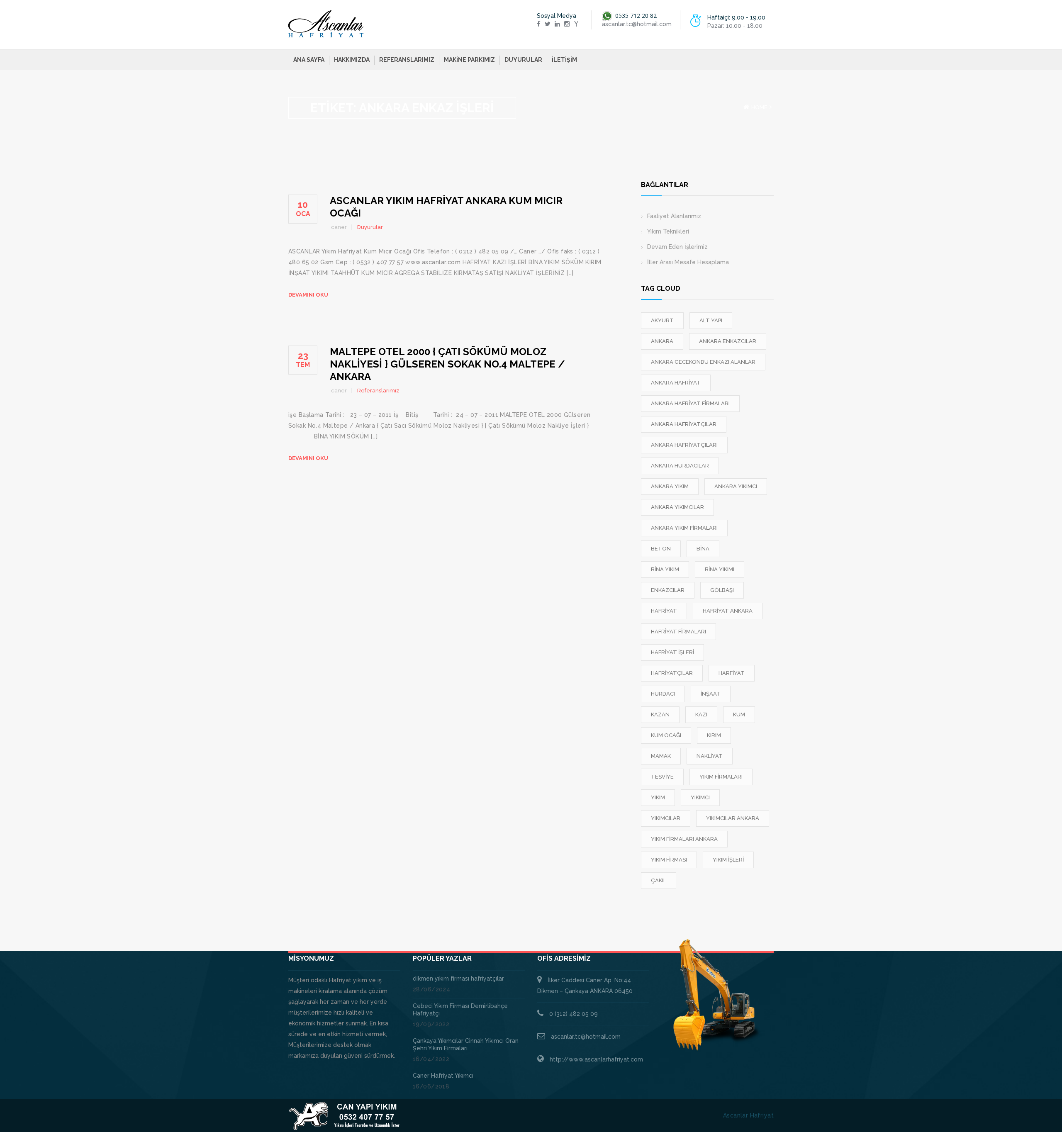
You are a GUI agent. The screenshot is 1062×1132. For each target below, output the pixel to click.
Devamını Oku (308, 295)
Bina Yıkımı (719, 569)
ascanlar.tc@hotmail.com (586, 1036)
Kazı (701, 714)
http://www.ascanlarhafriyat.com (596, 1059)
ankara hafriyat (676, 383)
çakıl (658, 880)
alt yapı (710, 320)
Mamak (661, 756)
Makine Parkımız (469, 59)
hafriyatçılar (672, 673)
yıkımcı (700, 797)
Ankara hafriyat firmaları (690, 403)
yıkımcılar (665, 818)
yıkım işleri (728, 860)
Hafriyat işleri (672, 652)
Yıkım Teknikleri (668, 231)
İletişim (564, 59)
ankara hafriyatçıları (684, 445)
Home (759, 107)
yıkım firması (669, 860)
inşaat (711, 694)
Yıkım (658, 797)
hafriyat (664, 611)
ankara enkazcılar (727, 341)
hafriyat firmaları (678, 631)
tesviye (662, 777)
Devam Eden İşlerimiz (677, 246)
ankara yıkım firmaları (684, 528)
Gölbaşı (722, 590)
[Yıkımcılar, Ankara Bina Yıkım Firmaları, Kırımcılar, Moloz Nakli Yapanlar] (326, 24)
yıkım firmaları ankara (684, 839)
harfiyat (732, 673)
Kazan (660, 714)
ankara (662, 341)
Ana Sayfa (308, 59)
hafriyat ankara (728, 611)
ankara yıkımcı (735, 486)
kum (739, 714)
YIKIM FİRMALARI (721, 777)
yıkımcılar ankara (732, 818)
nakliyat (710, 756)
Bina (703, 548)
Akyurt (662, 320)
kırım (714, 735)
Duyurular (523, 59)
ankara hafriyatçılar (683, 424)
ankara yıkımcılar (677, 507)
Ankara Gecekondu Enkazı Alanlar (703, 362)
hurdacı (663, 694)
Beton (661, 548)
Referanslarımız (406, 59)
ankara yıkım (670, 486)
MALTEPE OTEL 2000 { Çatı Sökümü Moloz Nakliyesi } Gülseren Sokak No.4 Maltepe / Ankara (447, 364)
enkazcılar (667, 590)
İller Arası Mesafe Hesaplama (688, 262)
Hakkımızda (352, 59)
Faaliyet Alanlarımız (674, 216)
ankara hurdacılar (680, 466)
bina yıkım (665, 569)
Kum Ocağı (666, 735)
